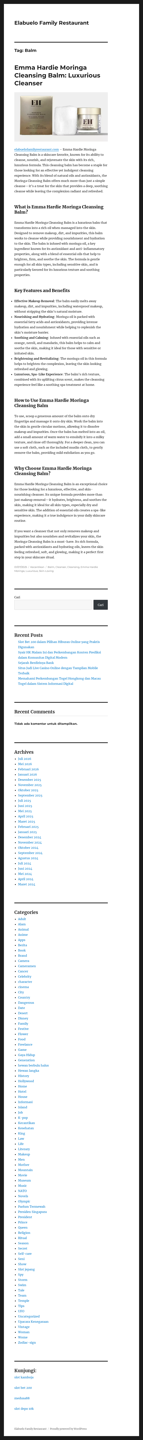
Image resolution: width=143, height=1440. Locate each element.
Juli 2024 (24, 863)
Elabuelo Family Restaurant (51, 23)
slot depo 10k (24, 1408)
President (25, 1217)
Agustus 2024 (28, 858)
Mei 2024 (25, 874)
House (22, 1097)
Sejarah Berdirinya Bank (36, 663)
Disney (23, 1018)
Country (24, 997)
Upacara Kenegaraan (33, 1321)
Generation (26, 1060)
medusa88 (22, 1398)
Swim (22, 1285)
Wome (23, 1337)
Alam (22, 924)
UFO (21, 1311)
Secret (22, 1248)
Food (22, 1039)
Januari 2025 (27, 832)
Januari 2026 (27, 774)
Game (22, 1050)
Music (22, 1186)
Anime (23, 935)
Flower (23, 1034)
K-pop (23, 1118)
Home (22, 1086)
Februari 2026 (28, 769)
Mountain (25, 1170)
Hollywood (26, 1081)
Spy (20, 1274)
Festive (23, 1029)
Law (21, 1138)
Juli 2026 (24, 759)
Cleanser (60, 566)
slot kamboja (24, 1377)
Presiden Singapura (32, 1212)
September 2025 (30, 795)
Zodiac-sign (27, 1342)
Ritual (22, 1238)
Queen (23, 1227)
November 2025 (30, 785)
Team (22, 1295)
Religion (24, 1233)
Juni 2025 (25, 806)
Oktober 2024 (28, 848)
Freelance (25, 1044)
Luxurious (32, 570)
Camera (23, 961)
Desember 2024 (29, 837)
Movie (22, 1175)
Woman (24, 1332)
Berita (22, 945)
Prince (22, 1222)
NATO (22, 1191)
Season (23, 1243)
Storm (22, 1280)
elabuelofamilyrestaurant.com (36, 149)
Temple (23, 1301)
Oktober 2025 (28, 790)
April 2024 (25, 879)
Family (23, 1023)
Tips (21, 1306)
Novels (23, 1196)
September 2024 (30, 853)
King (21, 1133)
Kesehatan (26, 1128)
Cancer (23, 971)
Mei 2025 (25, 811)
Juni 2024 (25, 868)
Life (21, 1144)
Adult (22, 919)
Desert (23, 1013)
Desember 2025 (29, 780)
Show (22, 1264)
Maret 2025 (26, 821)
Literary (24, 1149)
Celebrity (24, 976)
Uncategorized (29, 1316)
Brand (22, 955)
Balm (51, 566)
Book (22, 950)
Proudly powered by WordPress (68, 1428)
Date (21, 1008)
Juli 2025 (24, 800)
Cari (17, 597)
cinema (23, 987)
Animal (23, 929)
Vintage (24, 1327)
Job (20, 1112)
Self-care (25, 1253)
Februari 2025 (28, 827)
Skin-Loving (46, 570)
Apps (21, 940)
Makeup (24, 1154)
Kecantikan (37, 566)
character (25, 982)
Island (22, 1107)
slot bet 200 (23, 1388)
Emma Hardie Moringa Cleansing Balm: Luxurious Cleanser (57, 75)
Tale (21, 1290)
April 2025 (25, 816)
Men (21, 1159)
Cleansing (73, 566)
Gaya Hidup (26, 1055)
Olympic (24, 1201)
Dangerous (26, 1003)
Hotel (22, 1091)
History (23, 1076)
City (21, 992)
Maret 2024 (26, 884)
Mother (23, 1165)
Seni (21, 1259)
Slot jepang (26, 1269)
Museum (24, 1180)
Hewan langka (28, 1070)
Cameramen (27, 966)
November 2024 (30, 842)
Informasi (25, 1102)
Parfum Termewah (31, 1206)
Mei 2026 (25, 764)
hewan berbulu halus (33, 1065)
